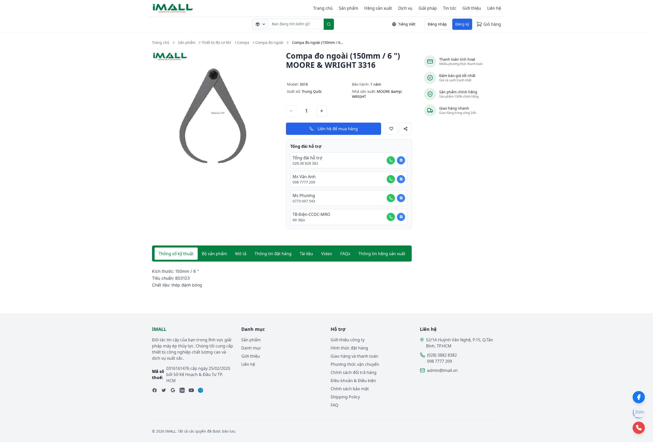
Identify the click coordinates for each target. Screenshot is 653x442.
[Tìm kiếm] (329, 24)
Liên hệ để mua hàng (338, 129)
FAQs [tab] (345, 253)
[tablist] (282, 253)
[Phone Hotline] (639, 428)
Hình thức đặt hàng (349, 348)
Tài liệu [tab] (306, 253)
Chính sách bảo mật (350, 389)
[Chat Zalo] (401, 160)
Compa (243, 42)
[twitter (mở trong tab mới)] (163, 390)
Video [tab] (326, 253)
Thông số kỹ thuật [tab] (176, 253)
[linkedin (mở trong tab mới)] (182, 390)
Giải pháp (428, 8)
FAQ (334, 405)
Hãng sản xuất (378, 8)
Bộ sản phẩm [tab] (214, 253)
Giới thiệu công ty (348, 340)
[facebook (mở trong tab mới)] (154, 390)
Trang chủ (323, 8)
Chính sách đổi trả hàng (353, 372)
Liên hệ (494, 8)
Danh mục (251, 348)
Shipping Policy (345, 397)
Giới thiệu (471, 8)
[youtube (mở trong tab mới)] (191, 390)
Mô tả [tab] (240, 253)
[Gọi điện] (391, 160)
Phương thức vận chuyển (355, 364)
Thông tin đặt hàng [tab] (273, 253)
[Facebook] (639, 397)
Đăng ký (462, 24)
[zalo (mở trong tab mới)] (200, 390)
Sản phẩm (348, 8)
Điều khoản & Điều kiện (353, 380)
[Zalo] (639, 412)
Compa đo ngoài (269, 42)
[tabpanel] (282, 278)
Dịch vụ (405, 8)
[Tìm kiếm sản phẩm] (260, 24)
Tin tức (449, 8)
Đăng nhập (437, 24)
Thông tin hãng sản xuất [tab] (381, 253)
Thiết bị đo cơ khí (216, 42)
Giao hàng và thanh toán (354, 356)
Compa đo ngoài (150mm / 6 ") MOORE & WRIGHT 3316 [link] (317, 42)
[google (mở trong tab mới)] (172, 390)
